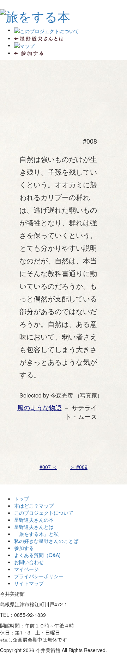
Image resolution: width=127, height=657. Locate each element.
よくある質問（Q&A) (37, 554)
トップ (21, 498)
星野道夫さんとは (34, 526)
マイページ (26, 568)
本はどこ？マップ (34, 505)
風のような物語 (39, 407)
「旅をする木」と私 (36, 533)
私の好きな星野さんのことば (46, 540)
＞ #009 (78, 466)
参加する (24, 547)
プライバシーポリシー (39, 576)
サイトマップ (29, 583)
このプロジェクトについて (43, 512)
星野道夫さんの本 (34, 519)
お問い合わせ (29, 561)
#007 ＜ (48, 466)
